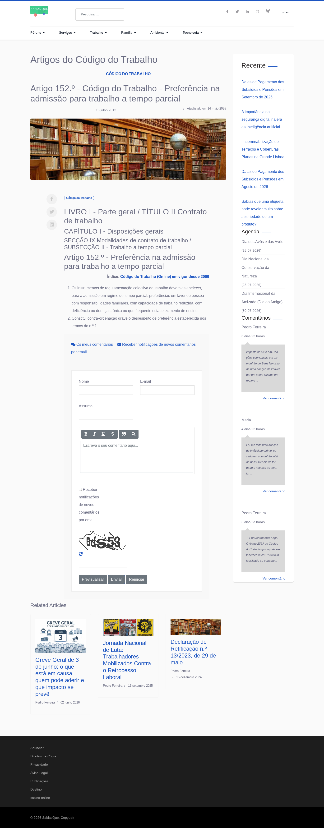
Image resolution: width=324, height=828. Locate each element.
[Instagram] (257, 12)
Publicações (39, 781)
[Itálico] (94, 434)
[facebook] (227, 12)
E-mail (145, 381)
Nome (84, 381)
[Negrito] (85, 434)
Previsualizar (93, 579)
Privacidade (39, 764)
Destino (36, 789)
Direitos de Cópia (43, 756)
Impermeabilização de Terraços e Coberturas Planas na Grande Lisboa (262, 149)
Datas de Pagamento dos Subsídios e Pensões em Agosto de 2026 (262, 179)
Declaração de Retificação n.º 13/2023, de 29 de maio (193, 652)
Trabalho (96, 32)
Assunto (86, 406)
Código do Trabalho (128, 74)
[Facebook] (51, 199)
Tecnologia (191, 32)
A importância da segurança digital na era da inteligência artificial (261, 119)
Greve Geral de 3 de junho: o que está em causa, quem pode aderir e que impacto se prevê (59, 677)
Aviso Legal (39, 773)
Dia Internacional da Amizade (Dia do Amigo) (261, 297)
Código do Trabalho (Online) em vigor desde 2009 (164, 277)
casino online (40, 798)
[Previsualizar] (134, 434)
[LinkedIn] (247, 12)
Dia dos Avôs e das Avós (262, 242)
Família (126, 32)
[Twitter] (51, 212)
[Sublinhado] (103, 434)
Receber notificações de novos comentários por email (89, 505)
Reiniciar (136, 579)
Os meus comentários (94, 344)
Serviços (65, 32)
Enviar (116, 579)
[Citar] (124, 434)
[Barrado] (113, 434)
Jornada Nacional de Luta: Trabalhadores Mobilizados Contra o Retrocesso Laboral (127, 660)
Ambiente (157, 32)
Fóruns (35, 32)
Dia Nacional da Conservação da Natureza (255, 267)
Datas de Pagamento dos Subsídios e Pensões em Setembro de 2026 (262, 89)
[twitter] (237, 12)
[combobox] (99, 14)
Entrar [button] (284, 12)
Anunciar (37, 748)
